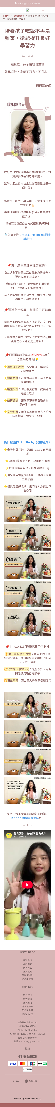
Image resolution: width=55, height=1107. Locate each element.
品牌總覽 (27, 963)
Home (6, 15)
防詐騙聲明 (27, 979)
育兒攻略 (27, 971)
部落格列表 (19, 15)
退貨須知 (27, 1002)
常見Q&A (27, 994)
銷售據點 (27, 998)
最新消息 (27, 960)
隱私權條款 (27, 975)
